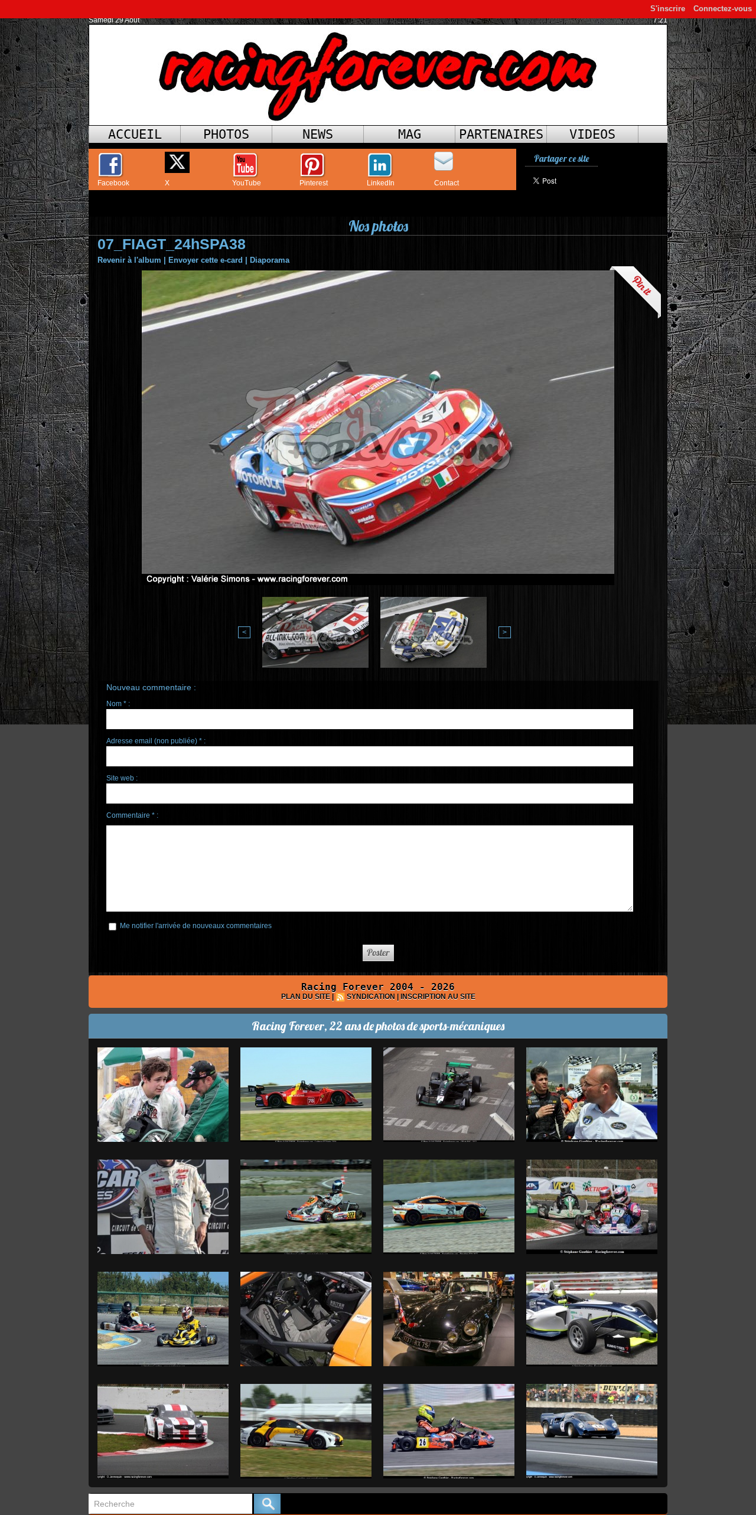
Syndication (371, 996)
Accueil (135, 134)
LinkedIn (381, 183)
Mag (409, 134)
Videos (592, 134)
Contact (446, 183)
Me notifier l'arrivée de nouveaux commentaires (196, 926)
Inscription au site (437, 996)
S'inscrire (667, 8)
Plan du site (305, 996)
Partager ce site (561, 158)
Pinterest (313, 183)
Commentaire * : (132, 815)
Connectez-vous (722, 8)
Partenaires (501, 134)
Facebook (113, 183)
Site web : (122, 778)
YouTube (246, 183)
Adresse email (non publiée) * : (156, 741)
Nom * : (118, 704)
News (317, 134)
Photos (226, 134)
